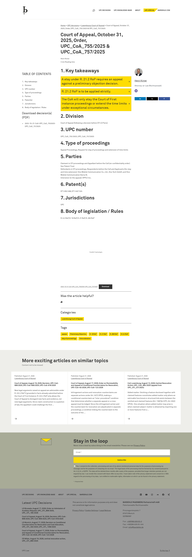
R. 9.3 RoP (124, 334)
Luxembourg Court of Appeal (92, 26)
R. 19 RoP (93, 334)
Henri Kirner (141, 81)
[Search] (94, 10)
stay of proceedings (69, 338)
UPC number (30, 89)
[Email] (136, 90)
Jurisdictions (30, 104)
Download (105, 286)
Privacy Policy (139, 445)
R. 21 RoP (103, 334)
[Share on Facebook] (164, 98)
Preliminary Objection (78, 334)
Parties (28, 96)
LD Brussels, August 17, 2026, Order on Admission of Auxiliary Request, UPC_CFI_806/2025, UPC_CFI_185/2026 (43, 511)
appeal (64, 334)
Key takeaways (31, 82)
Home (63, 26)
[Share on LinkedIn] (140, 98)
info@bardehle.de (136, 527)
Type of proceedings (33, 93)
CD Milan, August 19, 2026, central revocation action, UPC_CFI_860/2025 (44, 540)
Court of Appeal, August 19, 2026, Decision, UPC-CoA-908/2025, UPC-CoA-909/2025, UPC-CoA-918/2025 (36, 384)
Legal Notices (105, 510)
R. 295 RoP (114, 334)
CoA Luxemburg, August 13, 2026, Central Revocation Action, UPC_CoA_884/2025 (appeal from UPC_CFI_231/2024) (150, 385)
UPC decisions (73, 26)
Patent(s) (28, 100)
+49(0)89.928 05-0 (134, 521)
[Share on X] (152, 98)
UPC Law (25, 551)
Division (28, 85)
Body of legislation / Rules (35, 107)
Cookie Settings (91, 510)
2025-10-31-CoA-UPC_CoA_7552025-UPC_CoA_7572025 (40, 125)
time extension (85, 338)
